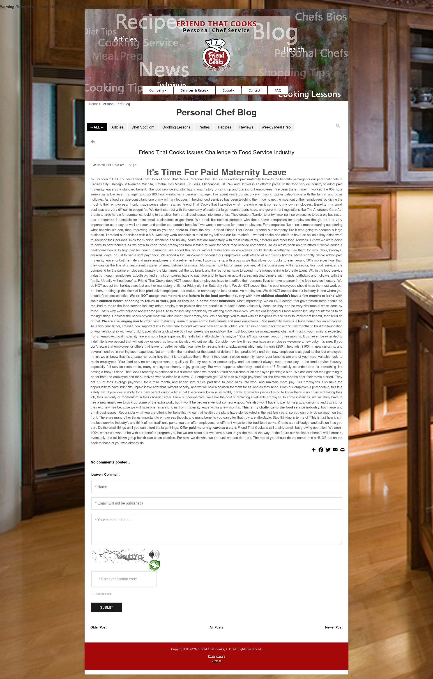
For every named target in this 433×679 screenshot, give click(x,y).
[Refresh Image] (154, 568)
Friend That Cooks (216, 23)
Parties (204, 127)
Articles (117, 127)
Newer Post (334, 627)
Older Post (98, 627)
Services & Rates (193, 90)
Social (227, 90)
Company (156, 90)
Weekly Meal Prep (276, 127)
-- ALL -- (96, 127)
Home (93, 104)
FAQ (278, 90)
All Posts (216, 627)
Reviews (246, 127)
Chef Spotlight (142, 127)
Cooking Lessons (176, 127)
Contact (254, 90)
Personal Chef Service (216, 30)
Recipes (224, 127)
